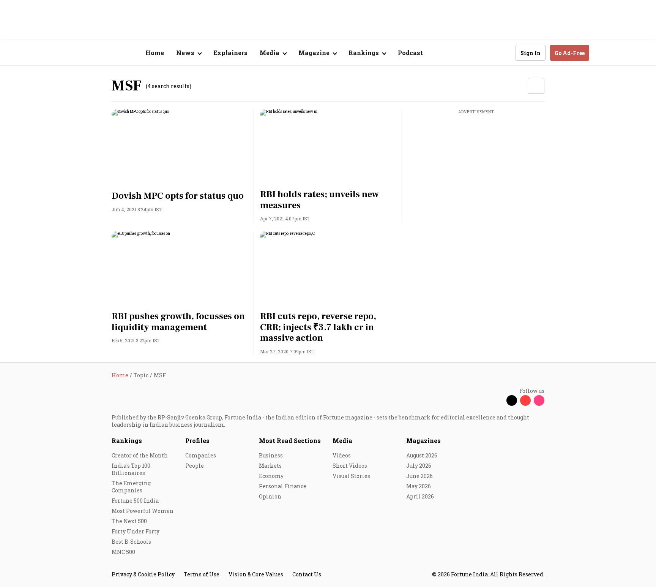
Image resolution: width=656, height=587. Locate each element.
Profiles (197, 441)
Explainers (230, 53)
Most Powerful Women (142, 510)
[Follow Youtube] (525, 400)
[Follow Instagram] (539, 400)
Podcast (410, 53)
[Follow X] (511, 400)
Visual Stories (351, 475)
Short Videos (350, 465)
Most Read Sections (290, 441)
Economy (271, 475)
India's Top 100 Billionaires (131, 469)
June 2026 (419, 475)
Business (271, 455)
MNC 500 (123, 551)
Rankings (127, 441)
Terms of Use (201, 574)
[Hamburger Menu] (71, 53)
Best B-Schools (131, 541)
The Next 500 (129, 521)
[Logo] (107, 53)
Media (342, 441)
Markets (270, 465)
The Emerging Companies (131, 486)
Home (154, 53)
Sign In (530, 53)
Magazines (423, 441)
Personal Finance (282, 486)
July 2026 (418, 465)
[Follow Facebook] (498, 400)
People (194, 465)
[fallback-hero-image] (180, 147)
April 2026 (420, 496)
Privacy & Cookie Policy (143, 574)
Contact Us (306, 574)
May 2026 (418, 486)
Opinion (270, 496)
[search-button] (504, 52)
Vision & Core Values (256, 574)
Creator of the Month (140, 455)
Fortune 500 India (135, 500)
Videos (342, 455)
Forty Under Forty (135, 531)
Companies (200, 455)
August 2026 (421, 455)
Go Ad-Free (570, 53)
